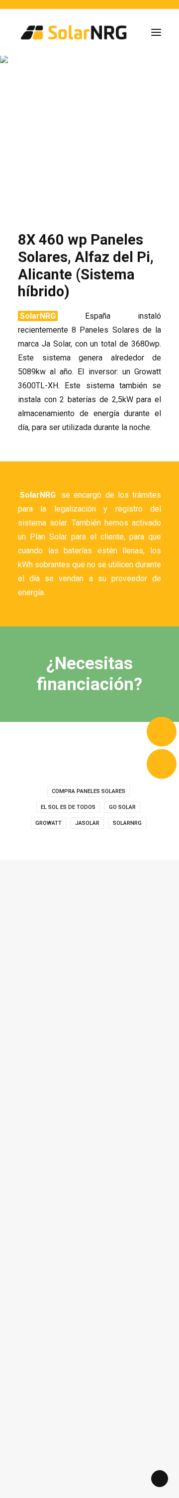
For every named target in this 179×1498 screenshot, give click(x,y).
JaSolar (87, 823)
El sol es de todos (68, 807)
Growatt (48, 823)
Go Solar (122, 807)
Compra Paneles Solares (88, 791)
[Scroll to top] (159, 1478)
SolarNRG (127, 823)
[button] (156, 32)
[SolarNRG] (73, 32)
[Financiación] (89, 674)
